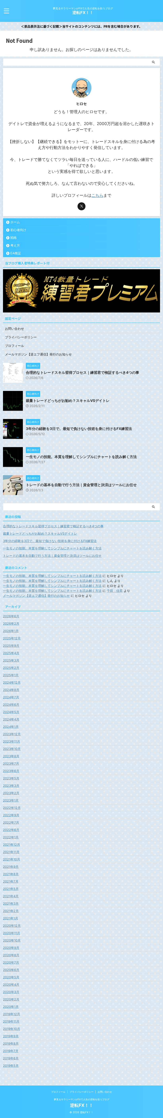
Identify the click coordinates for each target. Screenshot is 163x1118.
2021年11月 (11, 852)
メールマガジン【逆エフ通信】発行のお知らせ (38, 354)
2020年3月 (11, 992)
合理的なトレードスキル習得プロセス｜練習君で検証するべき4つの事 (82, 372)
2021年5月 (11, 889)
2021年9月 (11, 867)
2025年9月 (11, 646)
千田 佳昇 (115, 591)
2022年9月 (11, 815)
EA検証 (15, 253)
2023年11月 (11, 741)
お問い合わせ (14, 329)
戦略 (13, 238)
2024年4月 (11, 719)
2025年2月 (11, 668)
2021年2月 (11, 911)
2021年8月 (11, 874)
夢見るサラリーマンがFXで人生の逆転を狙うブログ (81, 1099)
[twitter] (81, 206)
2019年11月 (11, 1021)
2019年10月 (11, 1029)
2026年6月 (11, 616)
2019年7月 (10, 1051)
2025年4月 (11, 653)
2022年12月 (12, 808)
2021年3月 (11, 904)
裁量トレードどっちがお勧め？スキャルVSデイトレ (68, 400)
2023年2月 (11, 793)
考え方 (15, 245)
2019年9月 (11, 1036)
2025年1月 (11, 675)
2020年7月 (11, 962)
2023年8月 (11, 756)
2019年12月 (11, 1014)
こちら (97, 195)
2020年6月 (11, 970)
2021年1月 (10, 918)
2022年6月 (11, 830)
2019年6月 (11, 1058)
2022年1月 (11, 837)
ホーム (15, 222)
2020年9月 (11, 948)
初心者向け (18, 230)
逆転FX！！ (82, 12)
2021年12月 (11, 845)
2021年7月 (10, 881)
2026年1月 (11, 631)
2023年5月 (11, 778)
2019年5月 (11, 1066)
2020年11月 (11, 933)
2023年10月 (12, 749)
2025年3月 (11, 660)
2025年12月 (12, 638)
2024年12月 (12, 682)
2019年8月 (11, 1044)
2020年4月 (11, 985)
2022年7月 (11, 822)
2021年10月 (11, 859)
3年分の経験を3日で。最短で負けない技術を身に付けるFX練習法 (79, 429)
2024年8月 (11, 690)
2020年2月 (11, 999)
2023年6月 (11, 771)
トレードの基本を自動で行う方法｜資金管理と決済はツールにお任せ (81, 485)
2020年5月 (11, 977)
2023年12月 (12, 734)
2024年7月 (11, 697)
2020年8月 (11, 955)
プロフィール (14, 346)
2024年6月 (11, 705)
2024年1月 (11, 727)
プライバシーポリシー (21, 337)
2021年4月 (11, 896)
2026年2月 (11, 624)
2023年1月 (11, 800)
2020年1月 (11, 1007)
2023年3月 (11, 786)
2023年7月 (11, 764)
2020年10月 (12, 940)
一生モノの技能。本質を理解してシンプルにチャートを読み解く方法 (81, 457)
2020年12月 (12, 926)
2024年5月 (11, 712)
